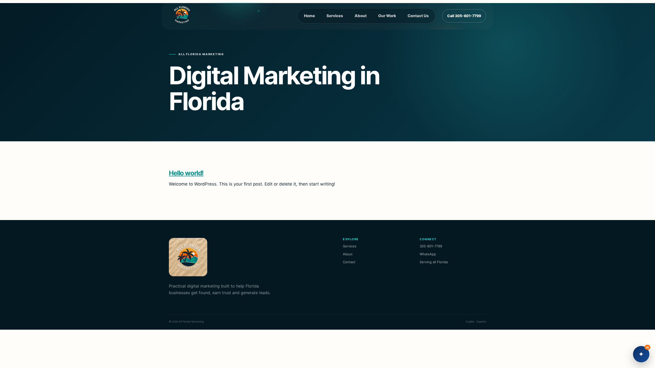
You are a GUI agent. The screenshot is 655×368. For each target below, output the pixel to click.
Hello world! (186, 173)
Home (309, 15)
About (361, 15)
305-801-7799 (431, 246)
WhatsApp (428, 254)
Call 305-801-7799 (464, 16)
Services (334, 15)
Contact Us (418, 15)
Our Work (387, 15)
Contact (349, 262)
